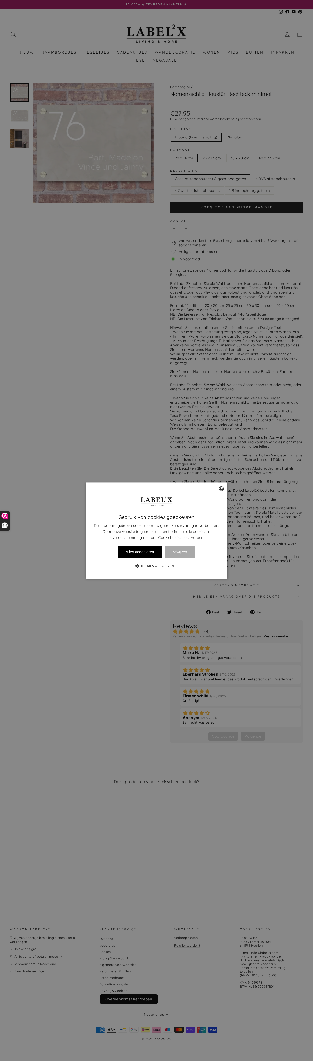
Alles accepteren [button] (140, 552)
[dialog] (156, 530)
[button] (156, 566)
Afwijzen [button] (180, 552)
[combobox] (221, 488)
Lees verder (192, 537)
